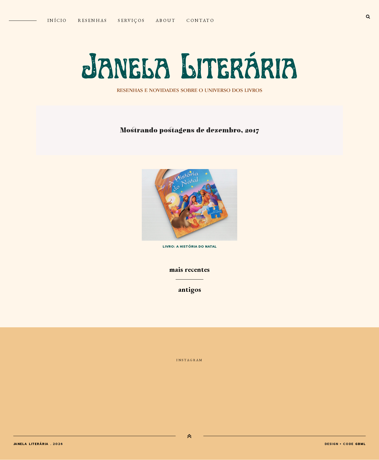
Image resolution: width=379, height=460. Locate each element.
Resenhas (92, 20)
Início (57, 20)
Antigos (189, 289)
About (166, 20)
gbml (360, 444)
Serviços (131, 20)
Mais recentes (189, 269)
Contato (200, 20)
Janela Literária (31, 444)
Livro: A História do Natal (190, 246)
